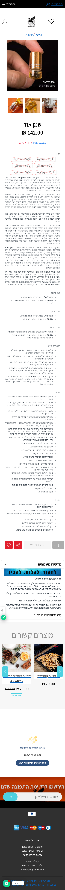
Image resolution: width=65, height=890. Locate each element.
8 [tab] (44, 117)
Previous (8, 106)
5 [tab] (30, 117)
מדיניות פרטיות (29, 880)
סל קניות (57, 4)
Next (56, 106)
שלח (10, 796)
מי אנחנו (51, 884)
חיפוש (14, 880)
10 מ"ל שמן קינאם (22, 159)
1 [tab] (11, 117)
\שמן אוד (28, 34)
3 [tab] (20, 117)
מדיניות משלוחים (49, 564)
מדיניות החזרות (15, 884)
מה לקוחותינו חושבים (47, 615)
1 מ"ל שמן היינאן (44, 165)
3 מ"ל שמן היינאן (22, 165)
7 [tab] (39, 117)
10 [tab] (53, 117)
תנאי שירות (45, 880)
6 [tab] (34, 117)
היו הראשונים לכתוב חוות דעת (32, 762)
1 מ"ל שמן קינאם (45, 159)
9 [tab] (49, 117)
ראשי (39, 34)
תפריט (10, 4)
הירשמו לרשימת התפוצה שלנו (32, 786)
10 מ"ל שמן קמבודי (22, 172)
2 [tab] (16, 117)
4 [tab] (25, 117)
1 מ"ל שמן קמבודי (45, 172)
